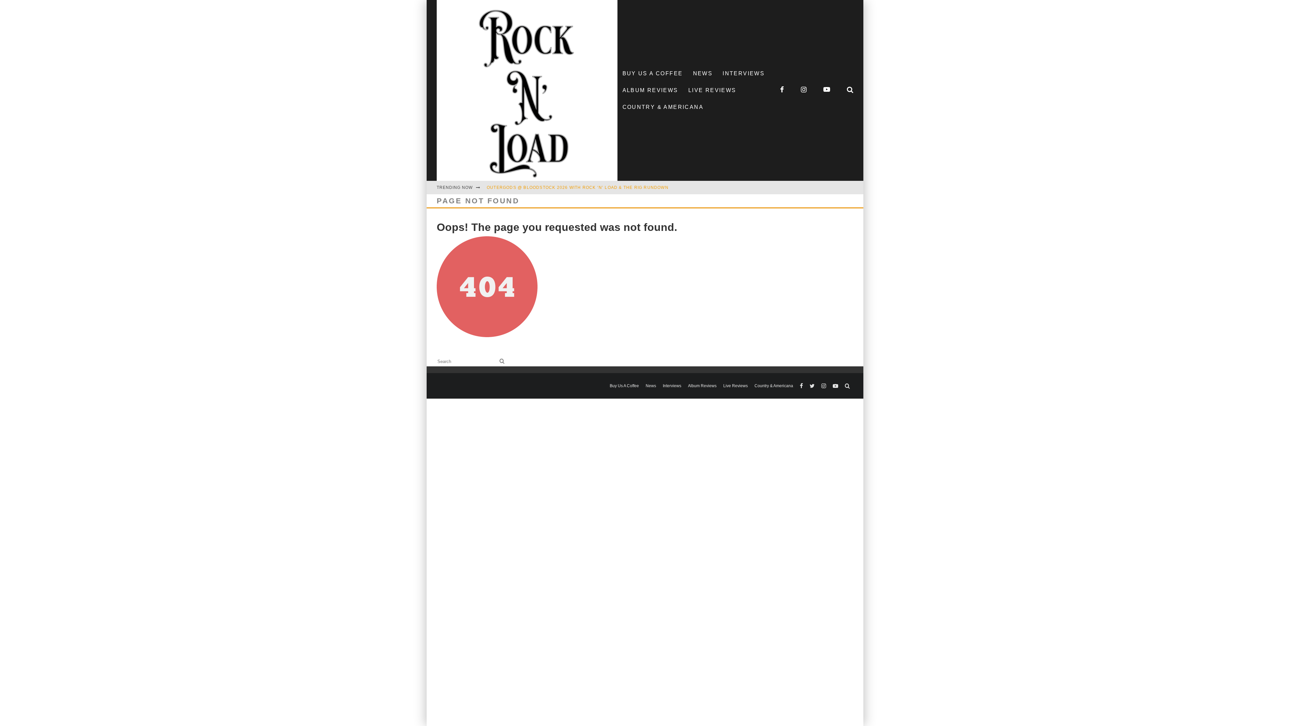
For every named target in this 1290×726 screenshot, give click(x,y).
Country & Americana (663, 107)
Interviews (744, 73)
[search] (502, 361)
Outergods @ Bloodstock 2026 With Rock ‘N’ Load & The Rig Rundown (578, 187)
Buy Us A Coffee (652, 73)
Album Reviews (650, 90)
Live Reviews (712, 90)
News (703, 73)
